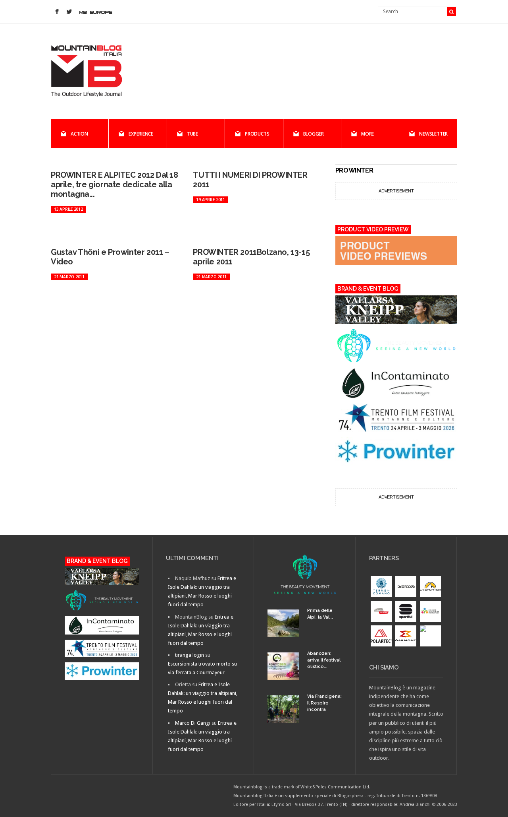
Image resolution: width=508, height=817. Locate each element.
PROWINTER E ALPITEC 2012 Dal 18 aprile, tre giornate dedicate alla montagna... (114, 184)
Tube (192, 133)
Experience (141, 133)
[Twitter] (69, 12)
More (367, 133)
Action (79, 133)
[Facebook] (57, 12)
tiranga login (189, 655)
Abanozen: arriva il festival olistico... (324, 660)
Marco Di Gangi (192, 723)
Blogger (313, 133)
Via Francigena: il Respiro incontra (324, 703)
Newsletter (433, 133)
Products (257, 133)
